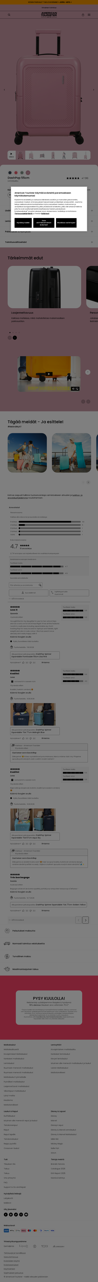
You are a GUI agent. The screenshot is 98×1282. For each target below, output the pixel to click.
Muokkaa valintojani (66, 223)
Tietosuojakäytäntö (23, 213)
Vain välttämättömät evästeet (43, 223)
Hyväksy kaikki (23, 223)
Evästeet (45, 213)
